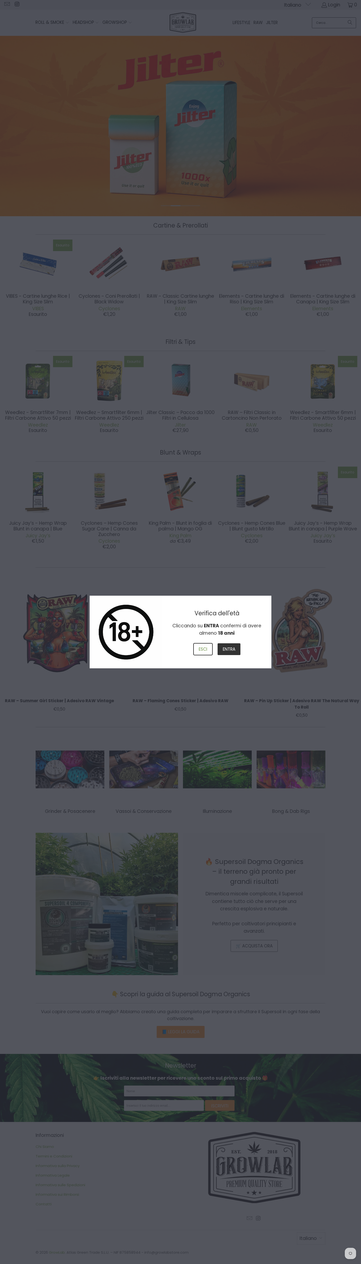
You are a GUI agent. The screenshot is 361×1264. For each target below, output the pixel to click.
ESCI (203, 649)
